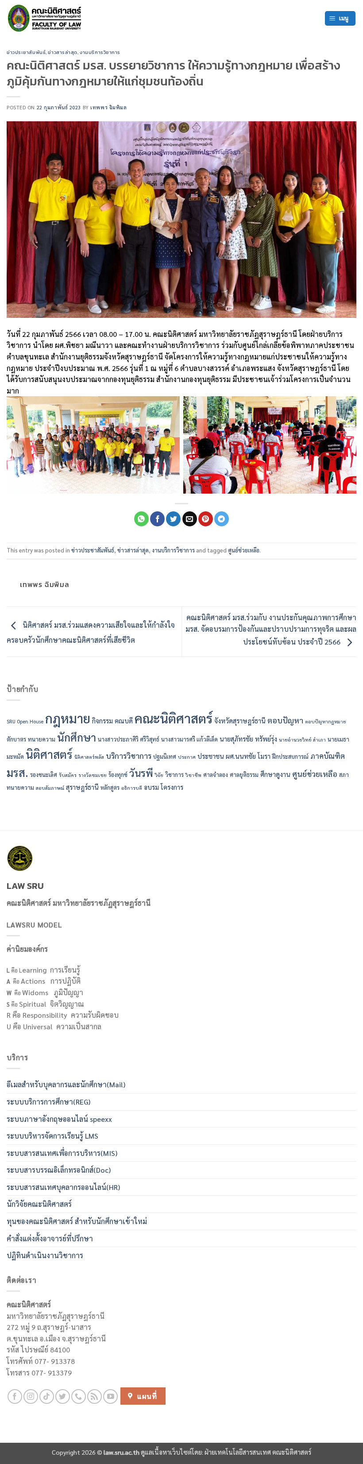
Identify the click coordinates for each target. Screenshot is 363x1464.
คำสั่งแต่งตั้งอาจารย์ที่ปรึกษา (50, 1238)
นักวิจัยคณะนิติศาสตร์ (39, 1204)
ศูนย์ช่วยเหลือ (243, 550)
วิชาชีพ (193, 775)
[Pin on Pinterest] (205, 518)
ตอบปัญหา (285, 720)
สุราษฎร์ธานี (82, 787)
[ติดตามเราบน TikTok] (46, 1396)
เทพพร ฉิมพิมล (108, 107)
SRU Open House (25, 721)
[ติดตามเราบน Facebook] (15, 1396)
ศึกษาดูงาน (275, 774)
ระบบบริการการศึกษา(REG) (48, 1101)
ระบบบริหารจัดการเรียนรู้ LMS (52, 1135)
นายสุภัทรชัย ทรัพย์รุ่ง (248, 738)
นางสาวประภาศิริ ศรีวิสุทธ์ (128, 739)
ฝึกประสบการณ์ (290, 756)
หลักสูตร (110, 787)
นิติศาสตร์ (49, 754)
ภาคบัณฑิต (327, 756)
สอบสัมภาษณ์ (50, 788)
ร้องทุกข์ (117, 774)
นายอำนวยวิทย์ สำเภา (302, 739)
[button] (340, 18)
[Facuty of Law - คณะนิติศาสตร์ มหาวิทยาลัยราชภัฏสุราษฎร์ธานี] (46, 18)
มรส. (17, 772)
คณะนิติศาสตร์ (173, 718)
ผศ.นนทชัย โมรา (248, 756)
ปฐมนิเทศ (164, 756)
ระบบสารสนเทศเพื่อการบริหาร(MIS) (62, 1153)
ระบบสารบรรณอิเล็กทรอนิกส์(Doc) (59, 1169)
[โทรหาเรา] (78, 1396)
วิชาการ (174, 774)
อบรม (151, 787)
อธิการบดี (131, 788)
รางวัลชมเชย (92, 775)
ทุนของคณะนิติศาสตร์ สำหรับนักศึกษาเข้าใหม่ (77, 1221)
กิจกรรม (102, 720)
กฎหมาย (67, 718)
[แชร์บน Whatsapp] (141, 518)
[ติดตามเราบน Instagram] (30, 1396)
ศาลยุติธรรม (244, 774)
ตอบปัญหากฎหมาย (325, 721)
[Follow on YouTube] (110, 1396)
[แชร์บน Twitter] (173, 518)
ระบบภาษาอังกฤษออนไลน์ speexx (59, 1119)
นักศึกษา (76, 737)
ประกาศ (187, 757)
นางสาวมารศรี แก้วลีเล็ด (189, 739)
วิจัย (159, 775)
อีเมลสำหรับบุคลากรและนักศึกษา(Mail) (66, 1084)
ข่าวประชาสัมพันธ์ (26, 52)
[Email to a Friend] (189, 518)
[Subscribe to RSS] (94, 1396)
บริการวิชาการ (128, 755)
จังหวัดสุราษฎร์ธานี (240, 720)
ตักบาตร (16, 739)
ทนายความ (41, 739)
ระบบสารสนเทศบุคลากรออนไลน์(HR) (63, 1187)
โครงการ (172, 787)
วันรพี (141, 772)
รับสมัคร (68, 775)
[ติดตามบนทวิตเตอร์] (62, 1396)
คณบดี (124, 720)
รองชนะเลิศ (43, 774)
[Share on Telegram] (221, 518)
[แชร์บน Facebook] (157, 518)
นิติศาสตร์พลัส (89, 757)
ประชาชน (210, 756)
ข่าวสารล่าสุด (62, 52)
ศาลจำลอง (215, 774)
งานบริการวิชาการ (100, 52)
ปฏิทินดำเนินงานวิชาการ (45, 1255)
